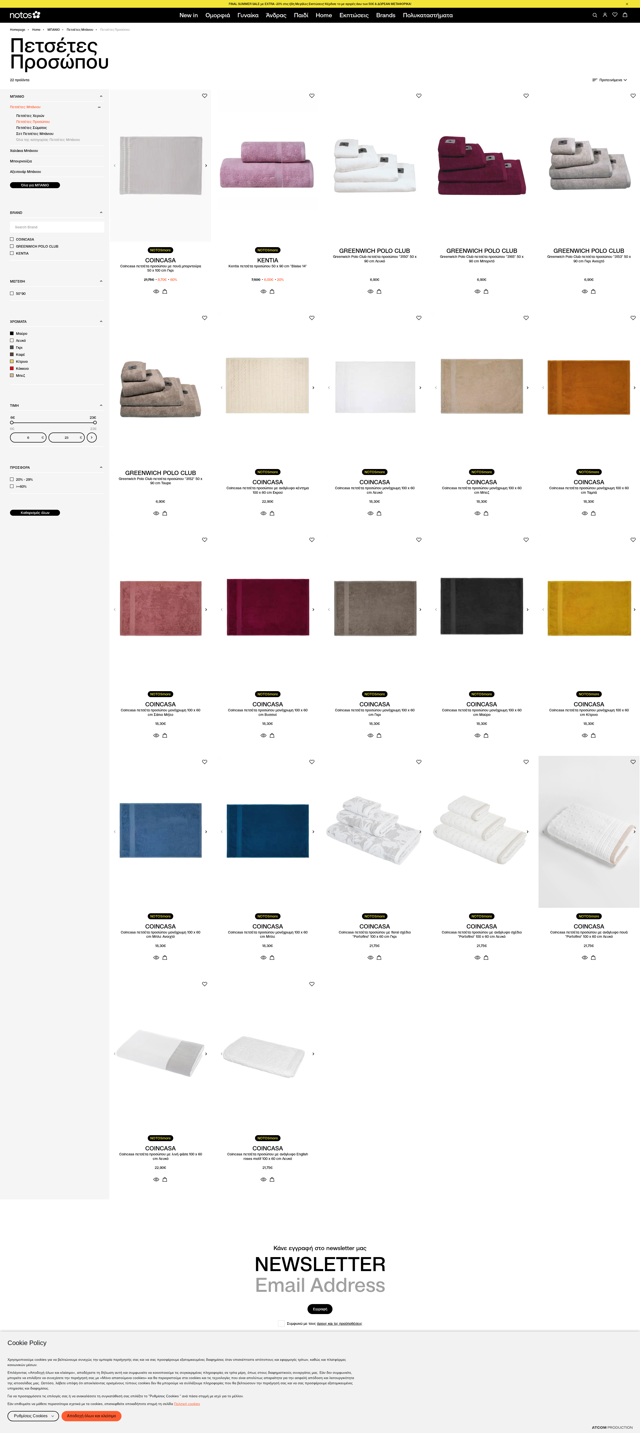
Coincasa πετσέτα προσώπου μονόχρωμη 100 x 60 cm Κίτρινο (589, 712)
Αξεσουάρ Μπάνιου (25, 171)
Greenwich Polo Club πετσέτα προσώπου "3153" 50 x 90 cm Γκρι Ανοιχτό (589, 259)
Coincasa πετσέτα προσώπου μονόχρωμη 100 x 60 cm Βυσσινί (268, 712)
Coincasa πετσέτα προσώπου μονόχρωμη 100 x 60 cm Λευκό (374, 490)
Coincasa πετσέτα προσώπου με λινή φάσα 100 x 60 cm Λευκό (160, 1156)
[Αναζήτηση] (595, 15)
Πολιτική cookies (187, 1404)
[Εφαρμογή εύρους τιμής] (92, 438)
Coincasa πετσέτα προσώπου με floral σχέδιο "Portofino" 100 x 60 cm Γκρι (375, 934)
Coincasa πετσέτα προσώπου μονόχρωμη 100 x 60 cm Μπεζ (482, 490)
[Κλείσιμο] (627, 4)
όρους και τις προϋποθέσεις (339, 1323)
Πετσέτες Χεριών (30, 115)
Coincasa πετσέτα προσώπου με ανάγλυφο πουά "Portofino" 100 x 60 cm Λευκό (589, 934)
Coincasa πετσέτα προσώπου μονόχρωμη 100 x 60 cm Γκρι (374, 712)
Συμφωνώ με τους (324, 1323)
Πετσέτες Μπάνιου (80, 29)
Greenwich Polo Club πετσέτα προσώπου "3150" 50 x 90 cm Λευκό (374, 259)
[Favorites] (615, 15)
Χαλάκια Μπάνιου (24, 150)
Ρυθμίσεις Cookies (31, 1416)
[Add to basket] (164, 291)
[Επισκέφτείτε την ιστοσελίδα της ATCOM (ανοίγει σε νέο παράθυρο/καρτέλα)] (612, 1427)
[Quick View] (156, 291)
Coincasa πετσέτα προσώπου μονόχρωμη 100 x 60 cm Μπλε (268, 934)
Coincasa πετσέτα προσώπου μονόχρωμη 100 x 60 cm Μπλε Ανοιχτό (160, 934)
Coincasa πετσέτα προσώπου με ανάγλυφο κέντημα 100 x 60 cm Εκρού (267, 490)
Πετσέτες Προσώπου (33, 121)
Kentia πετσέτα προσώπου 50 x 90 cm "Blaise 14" (267, 266)
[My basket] (625, 15)
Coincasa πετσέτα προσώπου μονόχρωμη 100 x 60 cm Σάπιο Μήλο (160, 712)
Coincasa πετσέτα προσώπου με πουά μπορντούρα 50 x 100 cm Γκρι (160, 268)
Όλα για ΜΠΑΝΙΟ (35, 185)
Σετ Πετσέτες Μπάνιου (35, 133)
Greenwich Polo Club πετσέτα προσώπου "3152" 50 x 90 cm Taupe (160, 481)
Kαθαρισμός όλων (35, 512)
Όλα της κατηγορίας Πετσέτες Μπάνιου (48, 139)
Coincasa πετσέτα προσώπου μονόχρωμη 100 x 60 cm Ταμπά (589, 490)
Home (36, 29)
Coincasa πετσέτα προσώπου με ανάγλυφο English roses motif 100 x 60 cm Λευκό (267, 1156)
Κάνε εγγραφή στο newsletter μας (320, 1248)
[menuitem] (190, 15)
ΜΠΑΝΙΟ (54, 29)
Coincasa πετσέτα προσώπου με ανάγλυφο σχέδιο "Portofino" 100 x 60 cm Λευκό (482, 934)
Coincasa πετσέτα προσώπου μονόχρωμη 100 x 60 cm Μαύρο (482, 712)
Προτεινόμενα (611, 80)
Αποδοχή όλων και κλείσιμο (91, 1416)
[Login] (605, 15)
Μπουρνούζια (21, 161)
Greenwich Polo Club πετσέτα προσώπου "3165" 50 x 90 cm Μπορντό (482, 259)
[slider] (12, 422)
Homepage (17, 29)
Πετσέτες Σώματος (31, 127)
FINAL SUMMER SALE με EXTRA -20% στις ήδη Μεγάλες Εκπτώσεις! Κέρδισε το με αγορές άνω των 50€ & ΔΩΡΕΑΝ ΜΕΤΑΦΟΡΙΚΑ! (320, 4)
